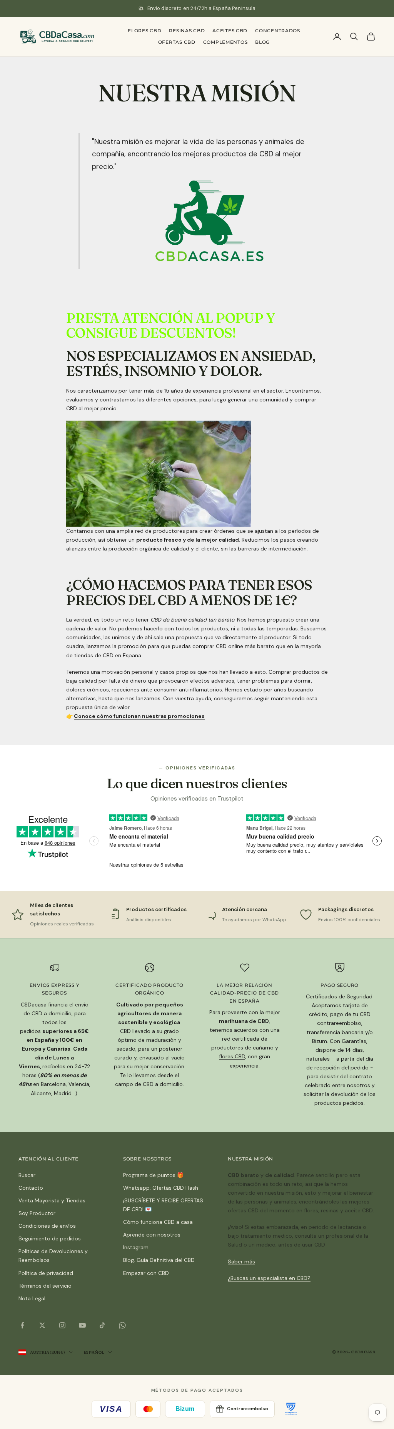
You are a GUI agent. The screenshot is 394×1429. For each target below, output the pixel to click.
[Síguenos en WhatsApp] (122, 1325)
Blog (262, 42)
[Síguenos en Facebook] (22, 1325)
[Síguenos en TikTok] (102, 1325)
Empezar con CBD (146, 1273)
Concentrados (277, 30)
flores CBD (232, 1056)
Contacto (30, 1187)
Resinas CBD (187, 30)
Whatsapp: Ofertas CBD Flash (160, 1187)
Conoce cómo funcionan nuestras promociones (139, 716)
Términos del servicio (45, 1285)
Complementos (225, 42)
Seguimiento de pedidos (49, 1238)
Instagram (136, 1247)
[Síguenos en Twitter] (42, 1325)
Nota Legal (31, 1298)
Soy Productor (36, 1213)
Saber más (241, 1261)
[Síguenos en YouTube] (82, 1325)
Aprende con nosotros (151, 1234)
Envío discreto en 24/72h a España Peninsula (201, 8)
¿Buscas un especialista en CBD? (269, 1278)
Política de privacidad (45, 1273)
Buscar (26, 1175)
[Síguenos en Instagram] (62, 1325)
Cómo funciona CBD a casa (158, 1221)
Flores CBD (144, 30)
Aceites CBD (229, 30)
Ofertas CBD (176, 42)
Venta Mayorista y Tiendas (51, 1200)
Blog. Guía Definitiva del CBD (159, 1260)
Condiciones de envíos (47, 1225)
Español (93, 1352)
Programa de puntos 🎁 (153, 1175)
